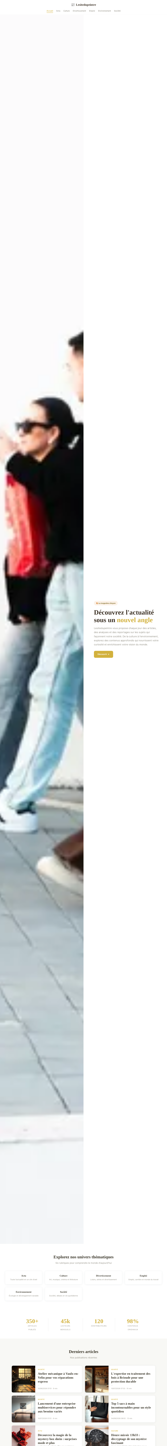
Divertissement (79, 11)
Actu (58, 11)
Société (117, 11)
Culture (66, 11)
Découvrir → (103, 654)
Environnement (104, 11)
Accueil (50, 11)
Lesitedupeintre (83, 4)
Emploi (92, 11)
